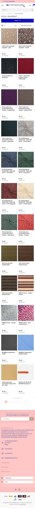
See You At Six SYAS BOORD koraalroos (25, 382)
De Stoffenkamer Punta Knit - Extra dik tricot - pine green (25, 171)
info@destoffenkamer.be (11, 458)
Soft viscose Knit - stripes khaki (7, 263)
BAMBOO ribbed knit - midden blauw (25, 353)
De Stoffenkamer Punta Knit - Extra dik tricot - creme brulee (25, 202)
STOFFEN (9, 13)
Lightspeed (28, 502)
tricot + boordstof (19, 13)
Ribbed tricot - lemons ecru (9, 323)
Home (2, 13)
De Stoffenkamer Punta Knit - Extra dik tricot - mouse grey (25, 140)
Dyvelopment (22, 504)
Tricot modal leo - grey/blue (7, 76)
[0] (33, 5)
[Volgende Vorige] (28, 402)
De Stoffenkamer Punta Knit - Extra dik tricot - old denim (8, 171)
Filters (17, 20)
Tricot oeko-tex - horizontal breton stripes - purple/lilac (8, 108)
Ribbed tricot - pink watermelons (25, 323)
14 (24, 401)
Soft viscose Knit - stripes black (7, 293)
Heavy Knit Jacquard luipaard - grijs (8, 46)
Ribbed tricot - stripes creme (25, 293)
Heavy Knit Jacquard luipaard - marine (25, 46)
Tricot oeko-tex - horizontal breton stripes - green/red (7, 140)
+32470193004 (8, 448)
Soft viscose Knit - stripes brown (24, 263)
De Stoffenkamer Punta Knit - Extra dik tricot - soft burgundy (8, 202)
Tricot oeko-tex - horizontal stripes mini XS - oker (9, 383)
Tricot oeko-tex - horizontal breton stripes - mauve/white (25, 108)
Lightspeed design (13, 504)
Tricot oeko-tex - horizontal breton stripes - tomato (24, 233)
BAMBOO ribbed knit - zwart (9, 353)
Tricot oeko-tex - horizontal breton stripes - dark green (8, 233)
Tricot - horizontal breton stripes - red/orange (24, 77)
